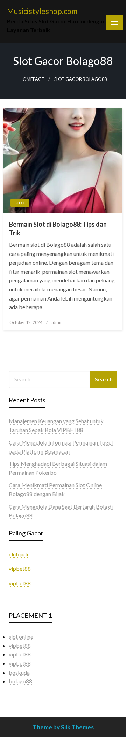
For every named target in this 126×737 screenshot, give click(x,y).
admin (57, 322)
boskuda (19, 672)
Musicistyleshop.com (42, 11)
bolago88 (20, 681)
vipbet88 (20, 568)
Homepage (32, 79)
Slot (20, 202)
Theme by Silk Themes (63, 727)
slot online (21, 636)
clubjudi (18, 554)
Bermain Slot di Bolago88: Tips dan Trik (58, 228)
